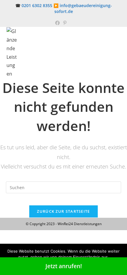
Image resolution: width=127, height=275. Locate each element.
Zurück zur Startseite (63, 211)
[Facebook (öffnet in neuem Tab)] (57, 22)
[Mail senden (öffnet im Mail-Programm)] (71, 22)
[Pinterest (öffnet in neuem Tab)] (64, 22)
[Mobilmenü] (119, 32)
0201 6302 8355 (37, 5)
